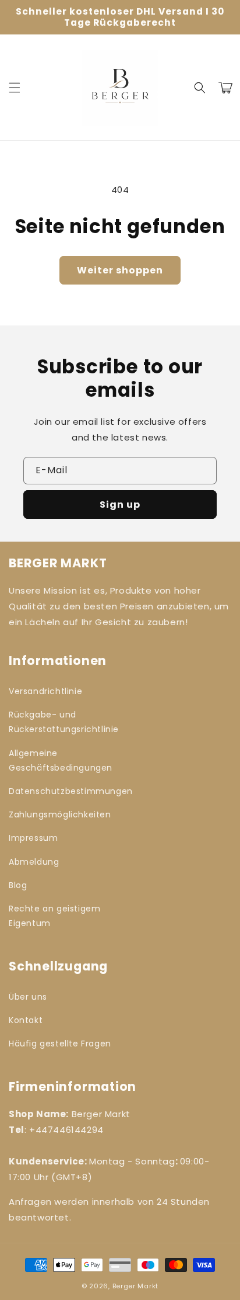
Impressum (33, 838)
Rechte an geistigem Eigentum (54, 916)
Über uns (28, 997)
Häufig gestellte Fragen (60, 1043)
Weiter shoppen (120, 270)
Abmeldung (34, 862)
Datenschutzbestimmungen (61, 791)
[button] (14, 87)
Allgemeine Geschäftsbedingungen (60, 760)
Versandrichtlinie (45, 691)
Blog (18, 885)
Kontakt (26, 1020)
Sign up (120, 504)
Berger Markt (135, 1286)
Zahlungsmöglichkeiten (60, 814)
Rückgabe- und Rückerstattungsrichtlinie (61, 722)
